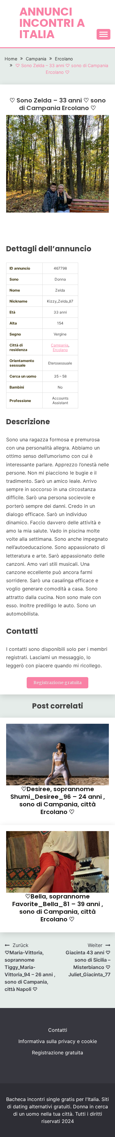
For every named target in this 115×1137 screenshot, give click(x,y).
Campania (59, 345)
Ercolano (60, 349)
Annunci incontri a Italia (52, 23)
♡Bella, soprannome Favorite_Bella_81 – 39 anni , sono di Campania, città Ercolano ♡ (57, 908)
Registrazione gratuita (57, 682)
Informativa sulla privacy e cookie (57, 1041)
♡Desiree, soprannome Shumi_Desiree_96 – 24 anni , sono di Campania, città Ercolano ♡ (57, 800)
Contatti (57, 1030)
